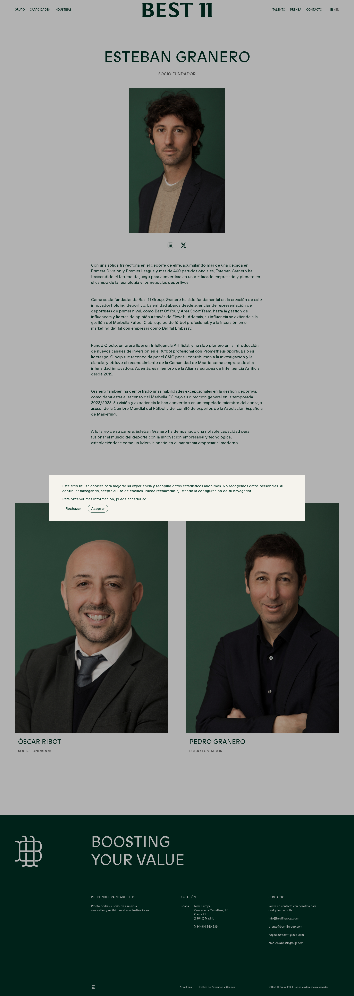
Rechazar (73, 508)
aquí (146, 499)
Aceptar (98, 508)
